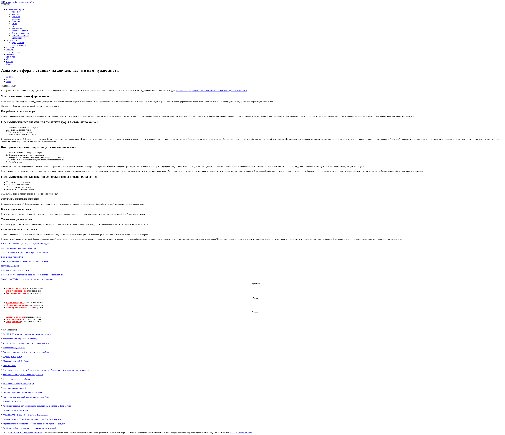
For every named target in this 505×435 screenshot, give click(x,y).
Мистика (16, 19)
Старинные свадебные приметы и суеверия (22, 392)
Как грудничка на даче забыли (16, 379)
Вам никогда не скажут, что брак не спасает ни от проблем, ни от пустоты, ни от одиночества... (46, 370)
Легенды (10, 50)
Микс (8, 64)
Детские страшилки (20, 33)
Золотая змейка (9, 365)
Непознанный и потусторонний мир (25, 433)
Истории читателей (20, 35)
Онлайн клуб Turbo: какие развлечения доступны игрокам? (27, 279)
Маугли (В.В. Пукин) (10, 266)
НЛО (14, 26)
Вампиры (16, 21)
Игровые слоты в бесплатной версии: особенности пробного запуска (32, 275)
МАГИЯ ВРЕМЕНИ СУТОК (16, 401)
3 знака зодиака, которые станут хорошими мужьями (24, 252)
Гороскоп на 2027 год (16, 288)
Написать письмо (244, 433)
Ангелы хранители (15, 319)
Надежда (10, 54)
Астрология (11, 40)
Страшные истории (15, 9)
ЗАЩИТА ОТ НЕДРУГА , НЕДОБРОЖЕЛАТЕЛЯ (25, 415)
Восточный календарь (16, 293)
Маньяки (16, 14)
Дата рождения (13, 321)
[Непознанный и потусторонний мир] (18, 2)
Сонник (9, 61)
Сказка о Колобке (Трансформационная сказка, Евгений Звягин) (32, 419)
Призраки (16, 16)
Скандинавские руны (16, 305)
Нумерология (18, 42)
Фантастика (17, 28)
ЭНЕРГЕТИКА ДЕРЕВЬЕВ (15, 410)
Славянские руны (15, 303)
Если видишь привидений (14, 388)
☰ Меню (5, 5)
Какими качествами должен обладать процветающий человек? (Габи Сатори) (37, 406)
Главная (9, 77)
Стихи (14, 24)
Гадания (10, 47)
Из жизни (16, 12)
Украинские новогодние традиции (18, 383)
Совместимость (19, 45)
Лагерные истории (20, 31)
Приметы (10, 57)
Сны (8, 59)
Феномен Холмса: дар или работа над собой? (23, 374)
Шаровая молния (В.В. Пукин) (15, 270)
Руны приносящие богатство (20, 307)
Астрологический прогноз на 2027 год (18, 248)
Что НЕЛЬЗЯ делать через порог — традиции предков (25, 243)
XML (232, 433)
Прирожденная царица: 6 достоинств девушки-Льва (24, 261)
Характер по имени (15, 317)
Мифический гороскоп (17, 291)
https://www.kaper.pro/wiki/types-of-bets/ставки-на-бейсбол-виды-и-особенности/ (211, 90)
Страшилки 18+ (19, 38)
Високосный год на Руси (12, 257)
